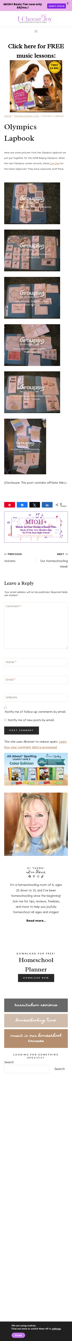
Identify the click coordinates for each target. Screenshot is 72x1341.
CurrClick (54, 163)
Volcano (13, 558)
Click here (22, 46)
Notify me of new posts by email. (31, 720)
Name (11, 662)
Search (9, 1062)
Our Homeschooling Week (54, 560)
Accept (18, 1335)
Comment (13, 606)
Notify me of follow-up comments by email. (35, 711)
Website (11, 697)
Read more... (36, 920)
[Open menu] (36, 31)
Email (10, 679)
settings (56, 1328)
